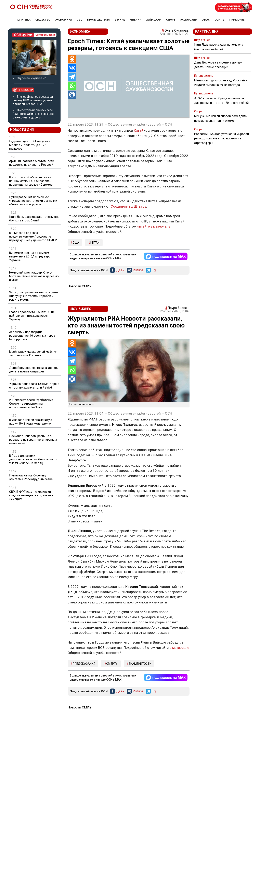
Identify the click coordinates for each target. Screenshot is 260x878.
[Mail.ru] (72, 95)
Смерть (112, 663)
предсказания (84, 663)
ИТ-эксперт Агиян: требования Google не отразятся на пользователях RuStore (31, 403)
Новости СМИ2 (79, 286)
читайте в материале (153, 226)
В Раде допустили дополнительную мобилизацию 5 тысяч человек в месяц (33, 459)
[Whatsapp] (72, 86)
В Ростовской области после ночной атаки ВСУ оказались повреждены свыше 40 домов (31, 180)
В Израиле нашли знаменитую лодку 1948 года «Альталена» (30, 421)
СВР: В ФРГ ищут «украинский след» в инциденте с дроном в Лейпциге (31, 495)
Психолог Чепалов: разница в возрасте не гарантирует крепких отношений (33, 439)
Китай (138, 130)
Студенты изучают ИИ (31, 78)
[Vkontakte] (72, 68)
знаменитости (140, 663)
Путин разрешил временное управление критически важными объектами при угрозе (33, 200)
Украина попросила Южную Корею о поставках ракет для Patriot (34, 385)
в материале (179, 648)
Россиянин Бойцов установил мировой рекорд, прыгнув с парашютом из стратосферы (221, 138)
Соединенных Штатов (128, 206)
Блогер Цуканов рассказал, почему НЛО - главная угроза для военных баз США (33, 100)
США (76, 242)
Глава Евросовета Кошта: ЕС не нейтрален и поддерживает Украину (32, 315)
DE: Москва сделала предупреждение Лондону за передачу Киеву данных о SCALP (33, 236)
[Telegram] (72, 77)
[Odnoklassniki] (72, 59)
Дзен (120, 270)
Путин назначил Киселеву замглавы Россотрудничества (31, 477)
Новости (26, 90)
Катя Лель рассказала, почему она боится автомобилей (34, 218)
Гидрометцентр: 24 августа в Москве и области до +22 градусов (29, 144)
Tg (154, 270)
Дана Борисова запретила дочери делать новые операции (33, 369)
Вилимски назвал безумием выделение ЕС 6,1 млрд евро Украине (30, 256)
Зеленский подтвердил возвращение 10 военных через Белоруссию (32, 335)
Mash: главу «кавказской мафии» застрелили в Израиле (33, 353)
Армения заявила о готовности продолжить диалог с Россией (31, 162)
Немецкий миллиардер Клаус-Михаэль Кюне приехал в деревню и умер (34, 276)
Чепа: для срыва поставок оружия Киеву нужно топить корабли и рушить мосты (33, 295)
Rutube (138, 270)
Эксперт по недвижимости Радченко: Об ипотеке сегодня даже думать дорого (33, 113)
